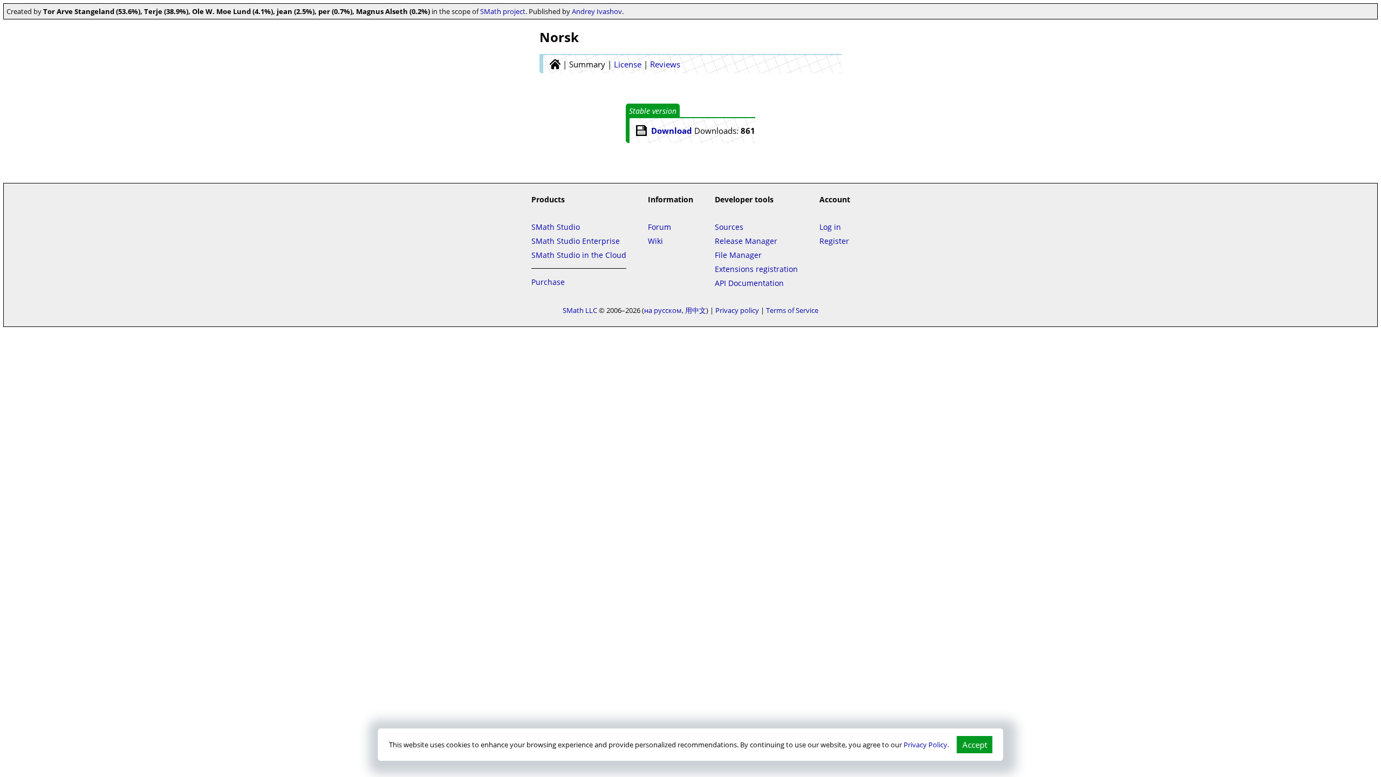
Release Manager (746, 241)
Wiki (655, 241)
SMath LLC (580, 310)
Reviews (665, 64)
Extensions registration (756, 269)
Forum (659, 227)
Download (671, 130)
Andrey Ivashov (597, 11)
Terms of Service (792, 310)
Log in (830, 227)
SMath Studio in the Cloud (578, 255)
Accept (974, 744)
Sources (729, 227)
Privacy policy (737, 310)
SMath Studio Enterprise (575, 241)
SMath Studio (555, 227)
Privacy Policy (925, 744)
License (627, 64)
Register (834, 241)
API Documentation (749, 283)
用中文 (695, 310)
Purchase (548, 282)
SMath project (502, 11)
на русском (663, 310)
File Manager (738, 255)
